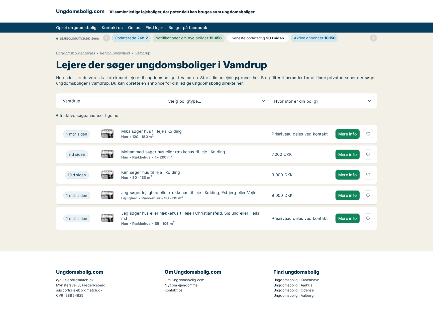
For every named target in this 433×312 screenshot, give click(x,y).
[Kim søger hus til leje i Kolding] (107, 175)
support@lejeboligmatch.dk (79, 290)
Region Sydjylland (115, 53)
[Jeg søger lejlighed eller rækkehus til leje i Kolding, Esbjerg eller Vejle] (107, 195)
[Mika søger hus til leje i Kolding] (107, 134)
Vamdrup (142, 53)
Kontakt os (112, 27)
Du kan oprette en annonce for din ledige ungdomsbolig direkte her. (177, 83)
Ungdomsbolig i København (296, 280)
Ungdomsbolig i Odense (293, 290)
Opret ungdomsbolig (76, 27)
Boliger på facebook (187, 27)
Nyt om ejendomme (181, 285)
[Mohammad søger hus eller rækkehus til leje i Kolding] (107, 154)
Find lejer (154, 27)
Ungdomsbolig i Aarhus (292, 285)
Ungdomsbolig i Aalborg (293, 295)
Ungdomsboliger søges (75, 53)
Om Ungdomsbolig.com (184, 280)
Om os (134, 27)
